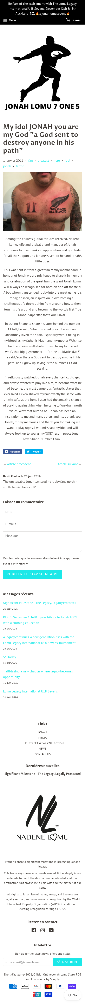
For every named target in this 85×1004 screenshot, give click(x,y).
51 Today (9, 657)
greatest (43, 160)
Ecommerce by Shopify (45, 979)
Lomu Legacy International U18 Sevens (30, 691)
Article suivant (68, 464)
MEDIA (42, 738)
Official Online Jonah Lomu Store (54, 974)
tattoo (20, 166)
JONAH (42, 732)
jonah (7, 166)
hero (57, 160)
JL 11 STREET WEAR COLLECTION (43, 743)
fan (30, 160)
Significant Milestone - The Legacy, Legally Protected (39, 603)
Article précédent (19, 464)
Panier (77, 21)
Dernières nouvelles (42, 766)
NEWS (42, 748)
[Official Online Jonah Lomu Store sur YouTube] (51, 931)
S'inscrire (67, 962)
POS (78, 974)
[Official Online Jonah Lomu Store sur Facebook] (33, 931)
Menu (12, 20)
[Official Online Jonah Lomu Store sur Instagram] (42, 931)
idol (67, 160)
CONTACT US (43, 754)
